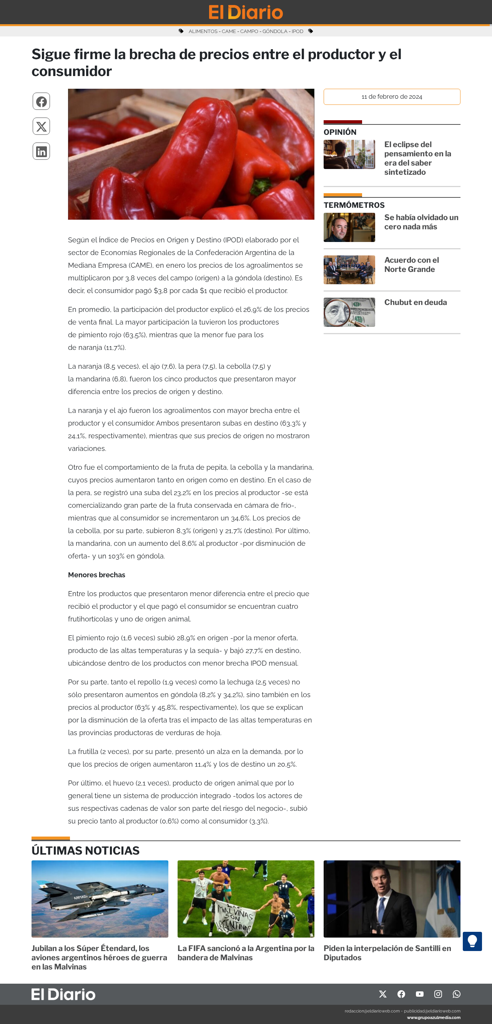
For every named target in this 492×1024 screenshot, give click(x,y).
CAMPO (249, 31)
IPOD (297, 31)
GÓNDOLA (275, 31)
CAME (229, 31)
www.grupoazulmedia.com (433, 1017)
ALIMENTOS (203, 31)
